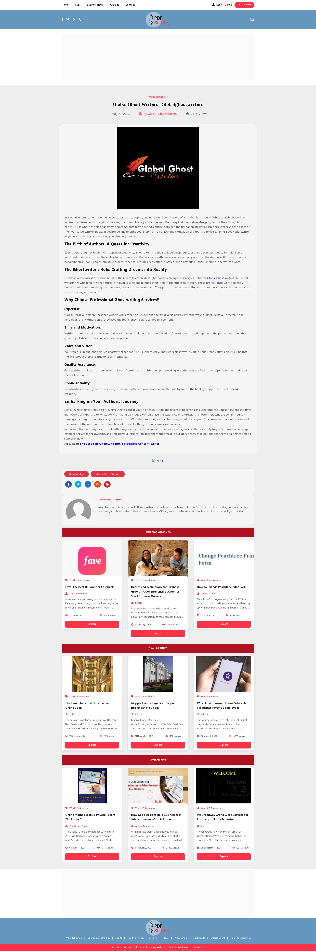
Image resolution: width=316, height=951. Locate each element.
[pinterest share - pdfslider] (107, 484)
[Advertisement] (158, 57)
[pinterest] (74, 20)
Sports (119, 938)
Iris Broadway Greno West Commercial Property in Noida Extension (222, 817)
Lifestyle (153, 938)
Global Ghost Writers (220, 278)
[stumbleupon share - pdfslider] (97, 484)
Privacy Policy (156, 947)
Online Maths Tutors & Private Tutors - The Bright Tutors (91, 817)
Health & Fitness (136, 938)
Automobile (199, 938)
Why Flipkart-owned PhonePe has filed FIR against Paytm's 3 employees (222, 705)
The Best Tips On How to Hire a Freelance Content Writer (119, 444)
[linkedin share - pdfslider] (88, 484)
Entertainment (218, 938)
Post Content (244, 5)
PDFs (77, 5)
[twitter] (68, 20)
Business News (95, 5)
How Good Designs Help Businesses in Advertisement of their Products (156, 817)
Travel (166, 938)
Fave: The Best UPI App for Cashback (89, 587)
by (160, 114)
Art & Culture (181, 938)
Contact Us (198, 947)
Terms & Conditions (178, 947)
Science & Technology (99, 938)
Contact (130, 5)
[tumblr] (80, 20)
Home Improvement (241, 938)
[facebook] (63, 23)
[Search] (252, 19)
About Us (139, 947)
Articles (114, 5)
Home (65, 5)
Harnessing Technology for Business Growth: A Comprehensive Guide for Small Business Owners (155, 592)
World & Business (158, 97)
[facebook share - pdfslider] (68, 484)
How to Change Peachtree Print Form (221, 587)
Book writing (76, 474)
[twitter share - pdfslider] (78, 484)
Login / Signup (224, 5)
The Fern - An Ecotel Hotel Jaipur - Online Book (88, 705)
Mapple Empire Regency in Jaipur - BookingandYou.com (154, 705)
